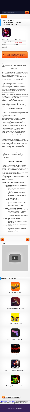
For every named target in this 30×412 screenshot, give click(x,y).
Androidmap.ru (18, 408)
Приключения (18, 42)
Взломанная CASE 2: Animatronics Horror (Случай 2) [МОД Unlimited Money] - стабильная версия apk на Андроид (15, 54)
